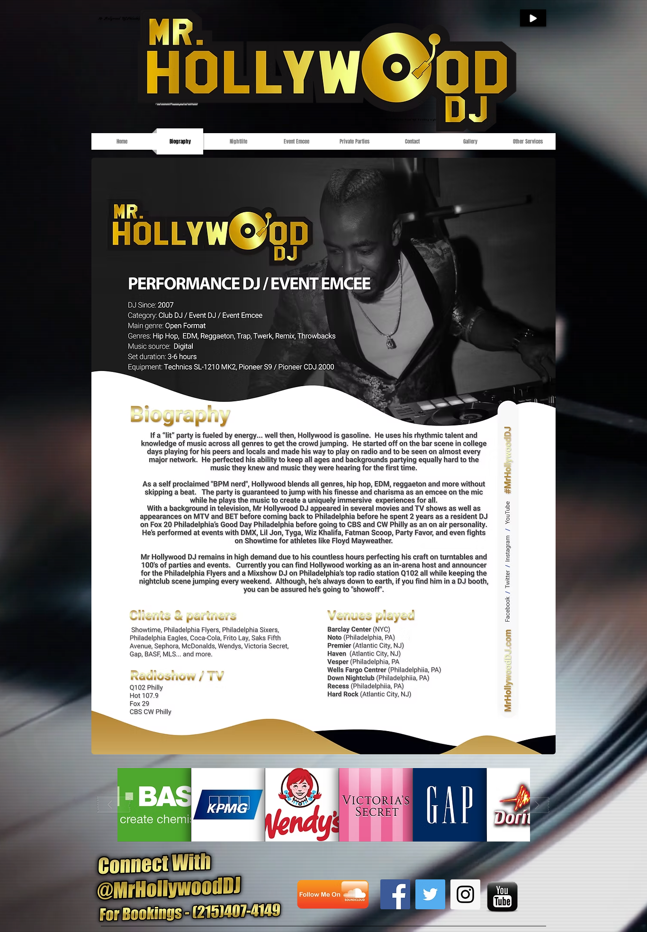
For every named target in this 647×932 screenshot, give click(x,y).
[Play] (533, 18)
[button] (154, 805)
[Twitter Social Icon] (430, 894)
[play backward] (114, 804)
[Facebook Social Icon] (395, 894)
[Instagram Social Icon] (465, 894)
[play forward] (533, 804)
